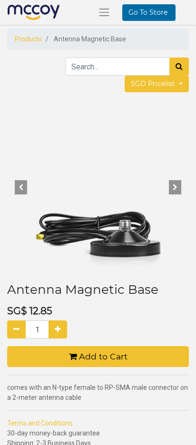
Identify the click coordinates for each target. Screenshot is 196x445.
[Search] (179, 67)
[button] (20, 187)
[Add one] (58, 329)
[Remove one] (16, 329)
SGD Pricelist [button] (154, 83)
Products (28, 39)
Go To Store (148, 12)
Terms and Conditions (40, 423)
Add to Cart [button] (102, 356)
